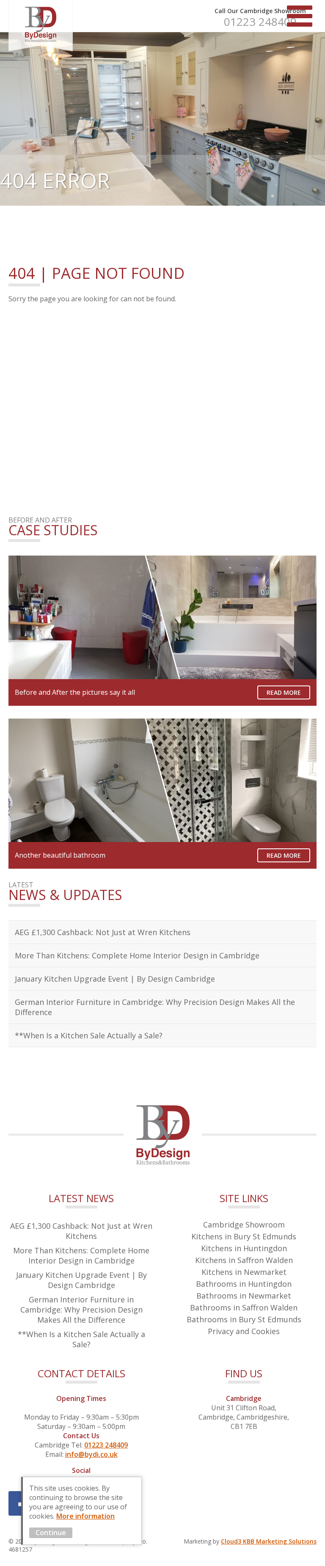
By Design (40, 25)
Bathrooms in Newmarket (243, 1296)
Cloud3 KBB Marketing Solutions (269, 1541)
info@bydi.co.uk (91, 1454)
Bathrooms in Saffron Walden (243, 1307)
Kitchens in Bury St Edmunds (243, 1236)
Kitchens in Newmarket (243, 1272)
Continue (51, 1532)
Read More (284, 692)
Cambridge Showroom (244, 1224)
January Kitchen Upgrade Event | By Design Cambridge (115, 979)
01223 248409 (260, 21)
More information (85, 1516)
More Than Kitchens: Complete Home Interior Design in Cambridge (137, 955)
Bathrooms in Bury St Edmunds (244, 1319)
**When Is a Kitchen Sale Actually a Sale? (88, 1035)
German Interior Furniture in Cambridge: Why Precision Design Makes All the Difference (155, 1007)
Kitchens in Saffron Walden (244, 1260)
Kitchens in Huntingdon (244, 1248)
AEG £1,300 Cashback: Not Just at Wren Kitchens (102, 932)
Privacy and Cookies (244, 1331)
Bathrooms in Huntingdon (244, 1284)
